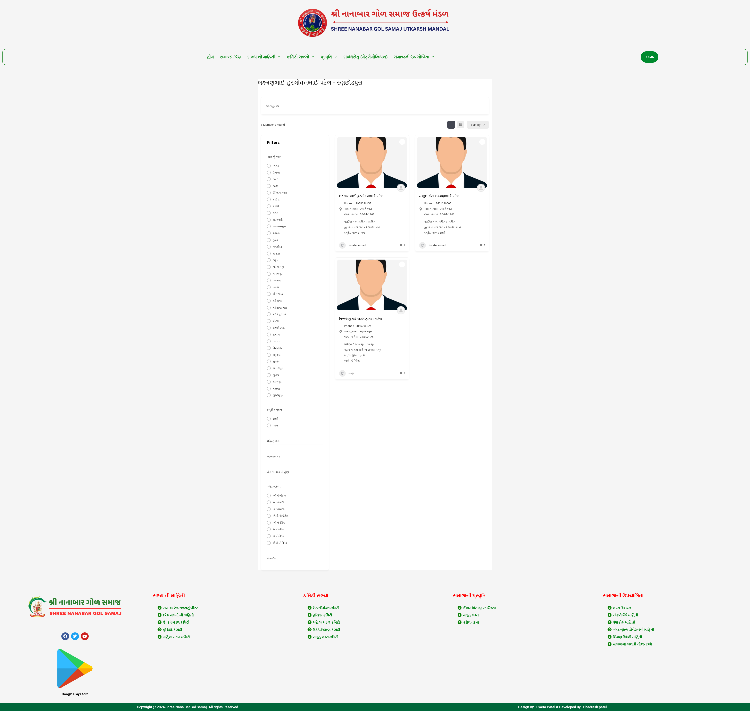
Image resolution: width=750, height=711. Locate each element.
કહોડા (276, 199)
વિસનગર (277, 348)
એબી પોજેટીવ (280, 516)
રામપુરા (276, 334)
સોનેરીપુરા (278, 368)
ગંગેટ (275, 213)
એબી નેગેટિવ (280, 543)
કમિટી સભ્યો (298, 56)
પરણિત (351, 373)
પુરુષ (275, 425)
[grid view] (451, 125)
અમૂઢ (276, 165)
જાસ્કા (276, 233)
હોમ (210, 56)
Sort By (475, 124)
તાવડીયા (277, 246)
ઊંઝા (276, 186)
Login (649, 57)
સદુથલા (277, 355)
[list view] (460, 125)
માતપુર (276, 388)
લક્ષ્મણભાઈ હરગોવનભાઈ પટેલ (361, 196)
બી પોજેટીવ (279, 509)
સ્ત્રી (275, 418)
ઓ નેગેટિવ (279, 522)
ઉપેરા (276, 179)
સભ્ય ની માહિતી (261, 56)
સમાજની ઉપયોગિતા (411, 56)
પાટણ (276, 287)
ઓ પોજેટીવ (279, 495)
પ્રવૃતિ (326, 56)
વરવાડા (276, 341)
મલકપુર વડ (279, 314)
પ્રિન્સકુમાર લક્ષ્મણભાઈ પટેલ (360, 319)
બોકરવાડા (278, 294)
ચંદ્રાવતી (278, 220)
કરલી (276, 206)
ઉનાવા (276, 172)
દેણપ (275, 260)
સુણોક (276, 361)
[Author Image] (401, 188)
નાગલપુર (277, 274)
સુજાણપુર (278, 395)
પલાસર (277, 280)
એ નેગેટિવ (278, 529)
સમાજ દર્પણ (230, 56)
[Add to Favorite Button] (402, 142)
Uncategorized (357, 245)
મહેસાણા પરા (280, 307)
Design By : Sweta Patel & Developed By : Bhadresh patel (562, 707)
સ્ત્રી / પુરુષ (274, 409)
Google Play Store (75, 694)
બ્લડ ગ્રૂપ (273, 486)
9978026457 (363, 203)
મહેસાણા (277, 301)
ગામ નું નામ (274, 156)
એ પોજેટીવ (279, 502)
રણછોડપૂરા (279, 327)
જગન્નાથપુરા (279, 226)
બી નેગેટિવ (278, 536)
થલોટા (276, 253)
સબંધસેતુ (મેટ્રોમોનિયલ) (365, 56)
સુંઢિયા (276, 375)
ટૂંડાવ (275, 240)
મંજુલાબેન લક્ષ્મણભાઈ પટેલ (439, 196)
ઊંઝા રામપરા (280, 192)
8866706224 (363, 326)
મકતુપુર (277, 382)
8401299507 (443, 203)
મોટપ (276, 321)
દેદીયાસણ (278, 267)
